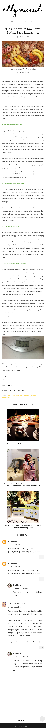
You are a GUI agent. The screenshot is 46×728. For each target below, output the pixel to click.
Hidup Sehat (17, 396)
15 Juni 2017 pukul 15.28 (20, 588)
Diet (10, 396)
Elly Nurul (17, 585)
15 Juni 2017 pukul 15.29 (20, 657)
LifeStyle (26, 396)
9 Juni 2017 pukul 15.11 (15, 544)
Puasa (33, 396)
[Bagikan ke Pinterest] (18, 390)
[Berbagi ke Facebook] (10, 390)
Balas (41, 557)
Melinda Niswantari (16, 604)
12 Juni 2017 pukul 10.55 (15, 607)
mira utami (12, 541)
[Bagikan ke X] (14, 390)
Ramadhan (6, 397)
